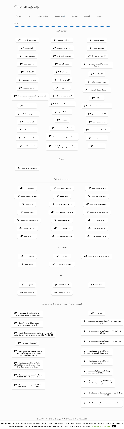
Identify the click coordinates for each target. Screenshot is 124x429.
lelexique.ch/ (99, 146)
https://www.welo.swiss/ (99, 236)
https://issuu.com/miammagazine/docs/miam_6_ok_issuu (103, 404)
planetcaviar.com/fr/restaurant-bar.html (98, 65)
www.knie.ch (64, 256)
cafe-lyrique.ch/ (29, 106)
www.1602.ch (29, 264)
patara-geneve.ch (29, 130)
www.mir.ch (29, 204)
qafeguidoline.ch (64, 112)
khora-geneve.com (99, 138)
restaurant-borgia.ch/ (29, 80)
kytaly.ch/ (64, 120)
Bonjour (19, 16)
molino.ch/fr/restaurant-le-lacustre (98, 106)
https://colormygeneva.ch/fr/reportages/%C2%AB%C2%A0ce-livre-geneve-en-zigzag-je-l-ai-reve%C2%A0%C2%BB (33, 334)
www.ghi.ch (29, 285)
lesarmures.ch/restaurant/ (64, 128)
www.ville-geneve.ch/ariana (64, 212)
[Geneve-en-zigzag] (26, 6)
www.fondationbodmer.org (29, 196)
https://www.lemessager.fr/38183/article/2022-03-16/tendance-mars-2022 (29, 386)
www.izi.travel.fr (29, 188)
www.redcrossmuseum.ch (64, 204)
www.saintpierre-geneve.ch (98, 204)
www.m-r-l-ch (64, 196)
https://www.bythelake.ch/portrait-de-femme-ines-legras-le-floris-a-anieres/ (97, 352)
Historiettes (59, 16)
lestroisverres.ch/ (29, 146)
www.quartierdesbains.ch (64, 264)
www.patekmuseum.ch (99, 196)
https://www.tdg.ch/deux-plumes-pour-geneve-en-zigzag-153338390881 (27, 314)
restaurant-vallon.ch (64, 40)
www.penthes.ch (29, 212)
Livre (29, 16)
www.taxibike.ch (29, 236)
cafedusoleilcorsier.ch (64, 48)
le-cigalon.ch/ (29, 72)
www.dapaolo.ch (29, 64)
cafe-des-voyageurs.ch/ (29, 114)
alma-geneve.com (99, 122)
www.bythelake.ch (64, 228)
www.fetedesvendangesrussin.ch (99, 256)
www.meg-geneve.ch (99, 188)
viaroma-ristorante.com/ (64, 96)
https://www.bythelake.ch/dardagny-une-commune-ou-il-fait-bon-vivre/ (98, 372)
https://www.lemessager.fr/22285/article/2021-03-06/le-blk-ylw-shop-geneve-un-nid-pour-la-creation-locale (98, 383)
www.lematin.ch (29, 293)
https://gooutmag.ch (99, 228)
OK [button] (114, 426)
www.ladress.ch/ (99, 40)
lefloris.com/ (64, 72)
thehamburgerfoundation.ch (64, 104)
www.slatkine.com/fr (64, 220)
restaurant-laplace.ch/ (64, 56)
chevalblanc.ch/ (64, 64)
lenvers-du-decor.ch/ (98, 56)
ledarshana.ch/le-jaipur (99, 82)
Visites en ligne (43, 16)
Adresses (75, 16)
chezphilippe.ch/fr (29, 56)
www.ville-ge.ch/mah (99, 220)
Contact (99, 16)
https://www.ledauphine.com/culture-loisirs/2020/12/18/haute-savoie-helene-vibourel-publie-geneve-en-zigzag (27, 365)
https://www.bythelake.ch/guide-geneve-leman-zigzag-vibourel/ (28, 324)
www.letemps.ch (64, 285)
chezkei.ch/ (98, 74)
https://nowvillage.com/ (29, 343)
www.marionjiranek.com (29, 168)
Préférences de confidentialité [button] (101, 426)
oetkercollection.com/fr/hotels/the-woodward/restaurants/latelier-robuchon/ (62, 147)
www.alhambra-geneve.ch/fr (99, 212)
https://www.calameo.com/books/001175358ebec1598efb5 (104, 322)
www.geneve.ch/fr (64, 293)
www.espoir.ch (29, 256)
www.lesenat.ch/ (99, 48)
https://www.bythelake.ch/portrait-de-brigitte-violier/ (99, 362)
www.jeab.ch (29, 48)
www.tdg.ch (98, 285)
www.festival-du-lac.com (64, 236)
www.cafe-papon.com (29, 40)
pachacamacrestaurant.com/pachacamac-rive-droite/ (64, 137)
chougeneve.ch (29, 122)
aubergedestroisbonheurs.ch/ (99, 90)
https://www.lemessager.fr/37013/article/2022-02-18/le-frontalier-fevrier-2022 (29, 376)
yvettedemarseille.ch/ (99, 114)
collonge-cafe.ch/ (64, 80)
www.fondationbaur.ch (64, 188)
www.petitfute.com (29, 228)
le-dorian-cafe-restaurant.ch (99, 130)
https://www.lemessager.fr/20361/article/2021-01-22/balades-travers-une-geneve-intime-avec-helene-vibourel (28, 353)
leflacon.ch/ (64, 88)
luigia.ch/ (99, 98)
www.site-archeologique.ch (29, 220)
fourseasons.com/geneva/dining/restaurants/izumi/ (32, 97)
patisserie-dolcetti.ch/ (29, 138)
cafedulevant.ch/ (28, 88)
